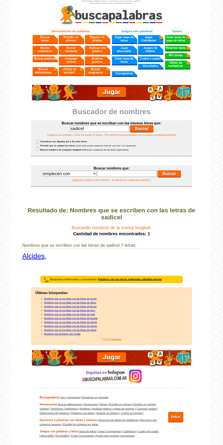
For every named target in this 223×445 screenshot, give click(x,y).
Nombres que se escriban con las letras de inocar (70, 306)
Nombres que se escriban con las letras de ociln (69, 314)
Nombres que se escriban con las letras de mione (70, 330)
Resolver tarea (175, 47)
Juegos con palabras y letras (59, 431)
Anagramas (91, 404)
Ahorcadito (47, 435)
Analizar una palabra (97, 49)
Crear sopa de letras (124, 60)
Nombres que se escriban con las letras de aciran (70, 298)
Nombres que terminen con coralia (62, 334)
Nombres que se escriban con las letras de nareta (70, 322)
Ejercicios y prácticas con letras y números (69, 420)
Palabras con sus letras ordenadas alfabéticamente (130, 279)
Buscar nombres (71, 49)
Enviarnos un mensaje (95, 397)
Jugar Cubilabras (148, 39)
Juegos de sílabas (150, 49)
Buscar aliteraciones (70, 404)
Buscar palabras (45, 58)
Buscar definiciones (43, 71)
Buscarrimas (45, 39)
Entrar (176, 417)
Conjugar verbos (71, 60)
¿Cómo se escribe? (69, 71)
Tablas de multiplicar (175, 64)
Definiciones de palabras (54, 413)
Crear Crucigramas (82, 435)
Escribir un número (71, 39)
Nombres (85, 408)
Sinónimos (57, 408)
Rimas (103, 404)
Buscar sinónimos (45, 49)
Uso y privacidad (70, 397)
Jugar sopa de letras (124, 39)
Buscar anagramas (95, 71)
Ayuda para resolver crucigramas (115, 435)
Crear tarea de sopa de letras (175, 39)
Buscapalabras (49, 397)
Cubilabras (129, 431)
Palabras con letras (82, 413)
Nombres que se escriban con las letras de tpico (69, 310)
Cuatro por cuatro (148, 431)
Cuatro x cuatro (150, 58)
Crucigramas (124, 73)
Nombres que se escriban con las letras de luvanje (71, 318)
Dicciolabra (150, 66)
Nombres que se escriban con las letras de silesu (70, 302)
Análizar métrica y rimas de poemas (113, 408)
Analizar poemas (97, 60)
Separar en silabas (107, 413)
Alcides (33, 256)
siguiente (116, 339)
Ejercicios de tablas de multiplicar (118, 420)
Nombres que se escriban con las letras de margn (70, 326)
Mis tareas (175, 55)
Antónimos (71, 408)
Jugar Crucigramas (109, 431)
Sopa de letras (87, 431)
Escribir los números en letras (80, 424)
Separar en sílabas (97, 39)
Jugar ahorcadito (124, 49)
